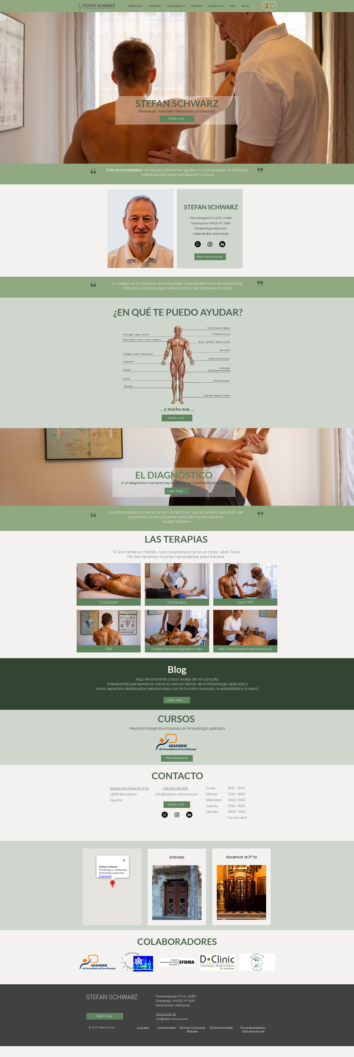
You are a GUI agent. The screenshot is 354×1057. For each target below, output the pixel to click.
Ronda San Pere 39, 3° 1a (129, 788)
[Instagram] (210, 244)
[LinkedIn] (222, 244)
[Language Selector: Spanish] (269, 6)
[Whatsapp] (198, 244)
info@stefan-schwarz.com (176, 794)
